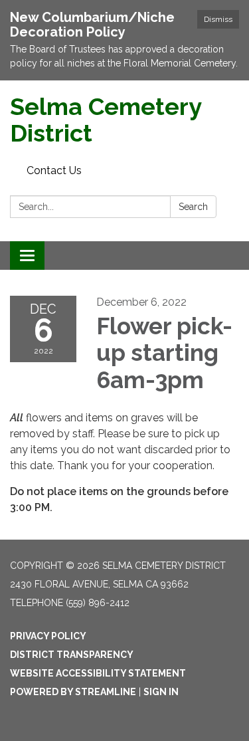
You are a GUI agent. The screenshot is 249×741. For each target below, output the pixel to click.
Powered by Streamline (73, 692)
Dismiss (218, 19)
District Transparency (71, 654)
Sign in (161, 692)
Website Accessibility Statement (98, 673)
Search (193, 206)
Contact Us (54, 170)
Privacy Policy (48, 636)
